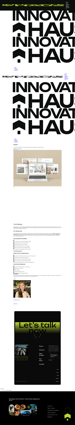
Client (14, 149)
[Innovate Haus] (18, 65)
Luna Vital (16, 149)
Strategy (14, 148)
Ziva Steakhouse (15, 303)
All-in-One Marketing (19, 148)
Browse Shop (9, 390)
